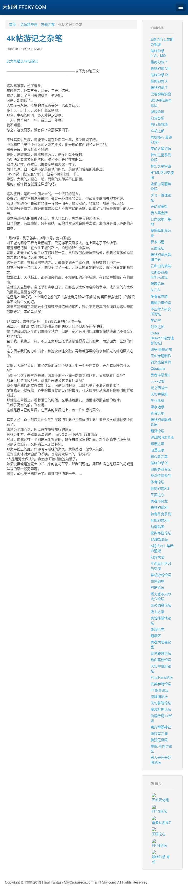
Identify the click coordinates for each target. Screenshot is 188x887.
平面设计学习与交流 (161, 566)
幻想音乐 (157, 117)
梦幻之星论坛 (161, 148)
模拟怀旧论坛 (161, 532)
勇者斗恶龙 (159, 501)
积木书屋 (157, 241)
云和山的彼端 (161, 265)
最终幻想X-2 (160, 488)
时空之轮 (157, 326)
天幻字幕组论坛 (161, 668)
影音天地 (157, 413)
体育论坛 (157, 481)
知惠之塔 (157, 443)
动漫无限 (157, 449)
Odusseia (158, 368)
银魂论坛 (157, 283)
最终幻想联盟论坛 (161, 422)
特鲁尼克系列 (161, 513)
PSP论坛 (157, 587)
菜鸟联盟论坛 (161, 653)
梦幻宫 (156, 320)
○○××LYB (157, 381)
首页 (12, 24)
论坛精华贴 (28, 24)
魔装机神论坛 (161, 709)
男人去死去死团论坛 (161, 760)
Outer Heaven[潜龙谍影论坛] (162, 338)
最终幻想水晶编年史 (161, 257)
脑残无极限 (159, 739)
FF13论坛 (159, 811)
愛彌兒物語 (159, 296)
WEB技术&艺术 (162, 437)
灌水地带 (157, 406)
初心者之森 (159, 456)
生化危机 (157, 400)
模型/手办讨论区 (161, 748)
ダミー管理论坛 (161, 197)
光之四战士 (159, 387)
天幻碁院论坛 (161, 702)
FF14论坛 (159, 845)
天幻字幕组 (159, 393)
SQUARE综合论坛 (161, 103)
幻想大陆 (157, 556)
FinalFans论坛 (162, 677)
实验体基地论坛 (161, 620)
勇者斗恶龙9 (160, 374)
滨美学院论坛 (161, 683)
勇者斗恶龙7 (161, 822)
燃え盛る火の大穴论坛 (161, 596)
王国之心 (157, 494)
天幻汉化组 (160, 799)
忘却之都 (48, 24)
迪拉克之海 (159, 733)
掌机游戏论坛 (161, 574)
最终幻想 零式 (161, 859)
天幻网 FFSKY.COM (24, 7)
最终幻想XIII (160, 520)
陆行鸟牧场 (159, 124)
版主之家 (157, 611)
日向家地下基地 (161, 221)
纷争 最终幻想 (161, 349)
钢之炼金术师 (161, 362)
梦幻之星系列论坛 (161, 157)
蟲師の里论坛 (161, 302)
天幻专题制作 (161, 355)
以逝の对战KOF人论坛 (159, 274)
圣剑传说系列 (161, 475)
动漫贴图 (157, 526)
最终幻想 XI (159, 462)
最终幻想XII (159, 507)
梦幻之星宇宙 (161, 166)
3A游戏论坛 (159, 539)
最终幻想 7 (159, 61)
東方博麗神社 (161, 726)
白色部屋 (157, 581)
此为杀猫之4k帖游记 (22, 60)
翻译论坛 (157, 430)
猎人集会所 (159, 212)
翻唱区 (156, 635)
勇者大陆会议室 (161, 644)
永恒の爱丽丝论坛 (161, 186)
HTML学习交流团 (162, 175)
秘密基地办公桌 (161, 233)
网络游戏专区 (161, 469)
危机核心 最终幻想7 (161, 139)
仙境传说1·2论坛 (162, 718)
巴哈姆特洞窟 (161, 93)
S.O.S (155, 289)
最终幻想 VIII (160, 68)
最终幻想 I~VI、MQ (158, 53)
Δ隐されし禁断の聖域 (162, 42)
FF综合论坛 (160, 690)
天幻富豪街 (159, 206)
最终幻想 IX (159, 74)
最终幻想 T (159, 87)
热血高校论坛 (161, 659)
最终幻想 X (159, 81)
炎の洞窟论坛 (161, 605)
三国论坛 (157, 248)
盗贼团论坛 (159, 696)
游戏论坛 (157, 111)
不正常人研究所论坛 (161, 311)
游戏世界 (157, 629)
